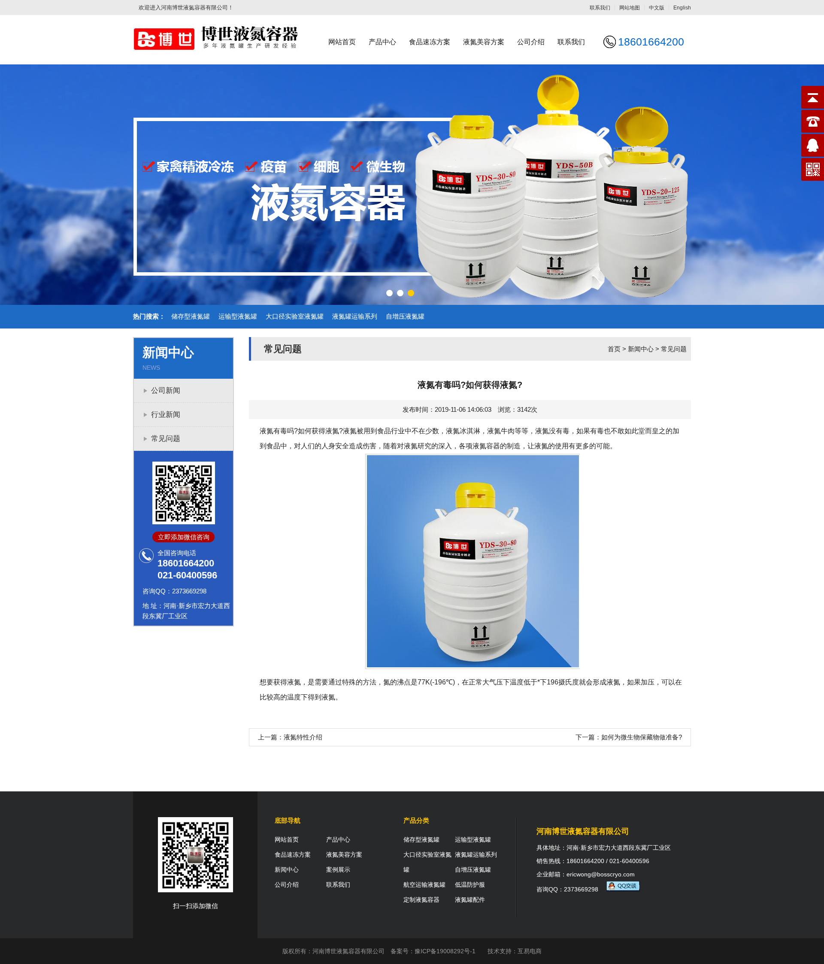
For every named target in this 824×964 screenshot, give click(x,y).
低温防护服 (470, 884)
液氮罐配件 (470, 899)
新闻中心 (641, 349)
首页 (614, 349)
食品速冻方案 (429, 42)
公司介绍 (531, 42)
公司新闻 (165, 390)
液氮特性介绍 (303, 737)
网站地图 (629, 8)
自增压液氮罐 (405, 316)
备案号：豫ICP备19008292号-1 (433, 951)
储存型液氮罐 (190, 316)
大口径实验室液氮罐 (295, 316)
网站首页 (342, 42)
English (682, 8)
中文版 (656, 8)
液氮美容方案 (483, 42)
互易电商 (530, 951)
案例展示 (338, 869)
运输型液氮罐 (237, 316)
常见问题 (165, 439)
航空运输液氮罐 (424, 884)
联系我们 (600, 8)
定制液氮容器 (421, 899)
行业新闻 (165, 415)
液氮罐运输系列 (354, 316)
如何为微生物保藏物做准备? (641, 737)
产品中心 (382, 42)
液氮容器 (486, 446)
